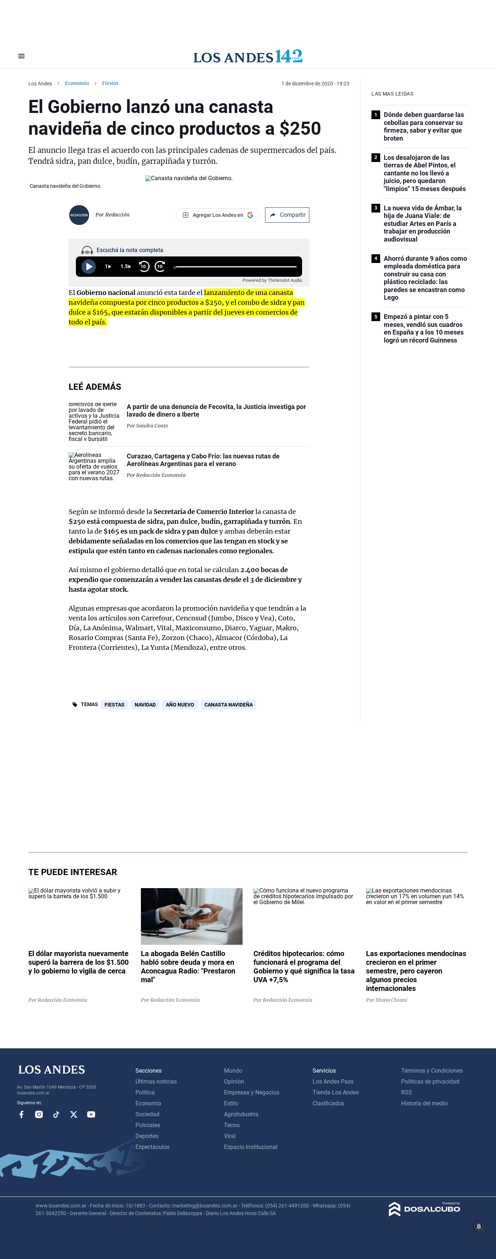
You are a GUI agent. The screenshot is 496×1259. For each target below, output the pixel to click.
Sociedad (147, 1114)
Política (145, 1092)
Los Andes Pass (333, 1081)
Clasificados (328, 1103)
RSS (406, 1092)
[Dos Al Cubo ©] (424, 1214)
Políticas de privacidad (430, 1081)
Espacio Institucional (250, 1146)
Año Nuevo (180, 705)
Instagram (38, 1114)
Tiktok (56, 1114)
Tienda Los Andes (336, 1092)
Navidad (145, 705)
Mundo (233, 1070)
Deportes (146, 1136)
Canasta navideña (228, 705)
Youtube (91, 1114)
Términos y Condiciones (432, 1070)
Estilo (231, 1103)
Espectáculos (152, 1146)
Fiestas (115, 705)
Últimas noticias (156, 1081)
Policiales (147, 1125)
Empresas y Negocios (251, 1092)
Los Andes (40, 83)
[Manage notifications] (479, 1226)
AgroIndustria (241, 1114)
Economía (77, 83)
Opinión (234, 1081)
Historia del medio (424, 1103)
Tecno (232, 1125)
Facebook (21, 1114)
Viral (230, 1136)
